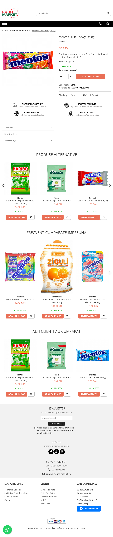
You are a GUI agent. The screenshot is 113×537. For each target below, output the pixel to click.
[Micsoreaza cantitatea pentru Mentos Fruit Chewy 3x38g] (61, 76)
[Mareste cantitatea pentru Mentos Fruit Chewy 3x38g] (70, 76)
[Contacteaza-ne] (100, 24)
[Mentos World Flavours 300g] (20, 266)
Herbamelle (56, 296)
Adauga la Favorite (69, 95)
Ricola (56, 198)
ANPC (43, 500)
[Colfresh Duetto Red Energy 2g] (92, 178)
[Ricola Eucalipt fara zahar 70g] (56, 178)
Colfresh (92, 198)
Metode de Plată (48, 489)
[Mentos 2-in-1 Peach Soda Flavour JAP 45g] (92, 266)
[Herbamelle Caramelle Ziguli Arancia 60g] (56, 267)
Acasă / (6, 30)
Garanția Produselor (49, 496)
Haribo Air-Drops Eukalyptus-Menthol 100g (20, 202)
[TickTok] (56, 451)
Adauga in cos (90, 76)
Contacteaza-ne (91, 508)
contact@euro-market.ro (58, 473)
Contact (7, 500)
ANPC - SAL (45, 503)
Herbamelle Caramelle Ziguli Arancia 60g (57, 301)
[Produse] (4, 24)
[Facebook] (51, 451)
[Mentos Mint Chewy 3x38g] (92, 355)
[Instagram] (62, 451)
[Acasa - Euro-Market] (17, 13)
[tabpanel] (28, 60)
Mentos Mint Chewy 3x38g (93, 377)
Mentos (62, 41)
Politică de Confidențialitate (16, 493)
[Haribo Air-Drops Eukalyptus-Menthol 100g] (20, 178)
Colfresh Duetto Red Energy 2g (93, 200)
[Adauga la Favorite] (31, 217)
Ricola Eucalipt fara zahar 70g (56, 200)
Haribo (20, 198)
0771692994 (58, 469)
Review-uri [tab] (10, 140)
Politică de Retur (48, 493)
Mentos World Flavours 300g (20, 299)
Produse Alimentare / (21, 30)
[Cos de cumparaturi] (107, 24)
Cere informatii (92, 95)
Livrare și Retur (11, 496)
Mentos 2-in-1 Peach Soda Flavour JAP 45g (92, 301)
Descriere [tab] (9, 127)
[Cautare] (108, 13)
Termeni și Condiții (12, 489)
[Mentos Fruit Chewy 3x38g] (28, 60)
